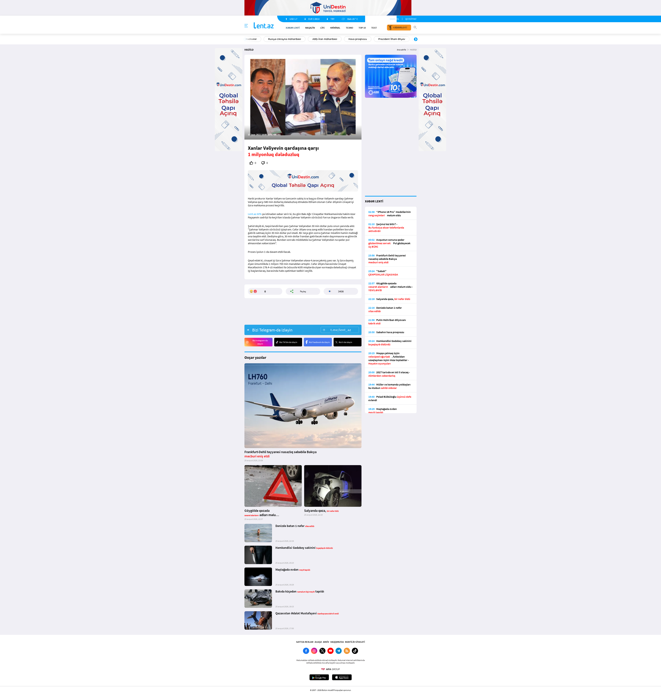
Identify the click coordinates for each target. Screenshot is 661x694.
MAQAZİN (310, 27)
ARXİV (326, 641)
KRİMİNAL (335, 27)
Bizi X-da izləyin (345, 342)
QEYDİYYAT (411, 18)
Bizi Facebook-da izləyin (319, 342)
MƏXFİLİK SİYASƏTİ (355, 641)
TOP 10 (362, 27)
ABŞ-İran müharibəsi (326, 39)
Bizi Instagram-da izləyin (260, 342)
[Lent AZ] (264, 25)
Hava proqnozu (360, 39)
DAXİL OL (394, 18)
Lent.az (252, 214)
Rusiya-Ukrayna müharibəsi (286, 39)
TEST (374, 27)
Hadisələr (253, 39)
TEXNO (349, 27)
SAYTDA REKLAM (304, 641)
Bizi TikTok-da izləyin (288, 342)
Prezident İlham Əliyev (393, 39)
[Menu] (246, 26)
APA (259, 214)
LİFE (322, 27)
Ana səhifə (401, 49)
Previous (245, 39)
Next (416, 39)
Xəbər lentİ (293, 27)
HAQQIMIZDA (337, 641)
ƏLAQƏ (318, 641)
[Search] (415, 27)
